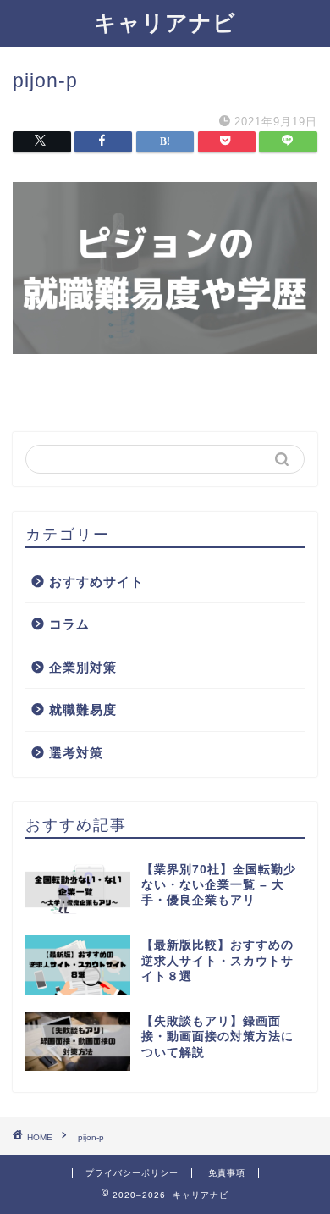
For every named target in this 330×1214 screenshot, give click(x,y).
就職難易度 (83, 709)
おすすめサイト (96, 581)
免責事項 (226, 1173)
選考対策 (76, 753)
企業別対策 (83, 667)
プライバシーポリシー (132, 1173)
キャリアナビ (165, 22)
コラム (69, 624)
